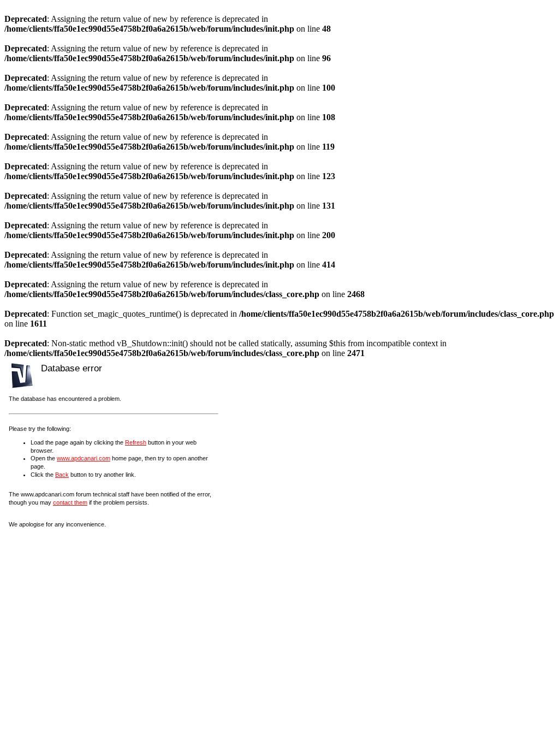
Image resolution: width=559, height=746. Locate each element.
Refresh (135, 442)
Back (62, 474)
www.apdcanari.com (83, 458)
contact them (70, 502)
